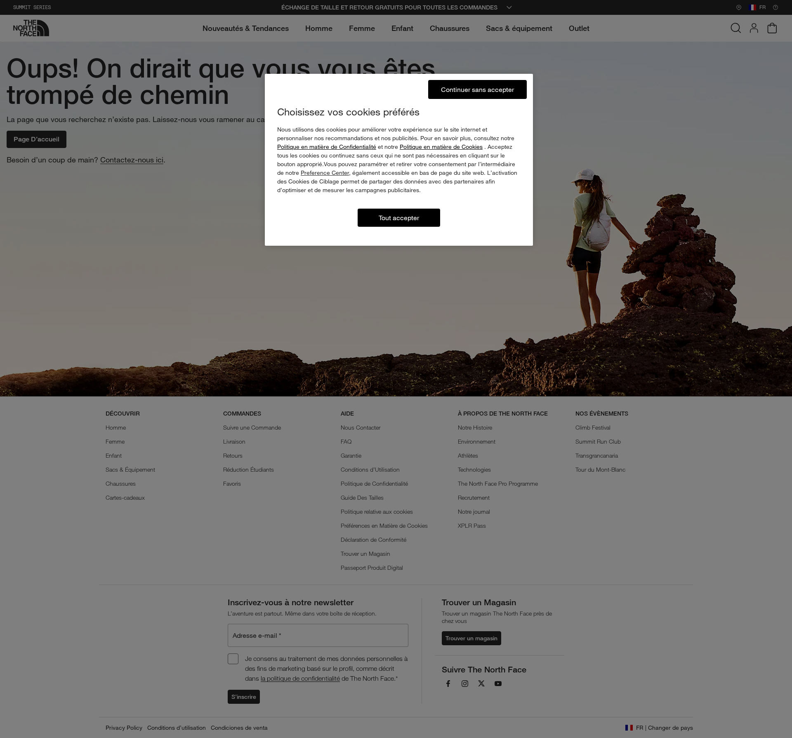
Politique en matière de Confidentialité (326, 146)
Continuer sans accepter (477, 89)
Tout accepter (399, 217)
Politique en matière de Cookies (441, 146)
